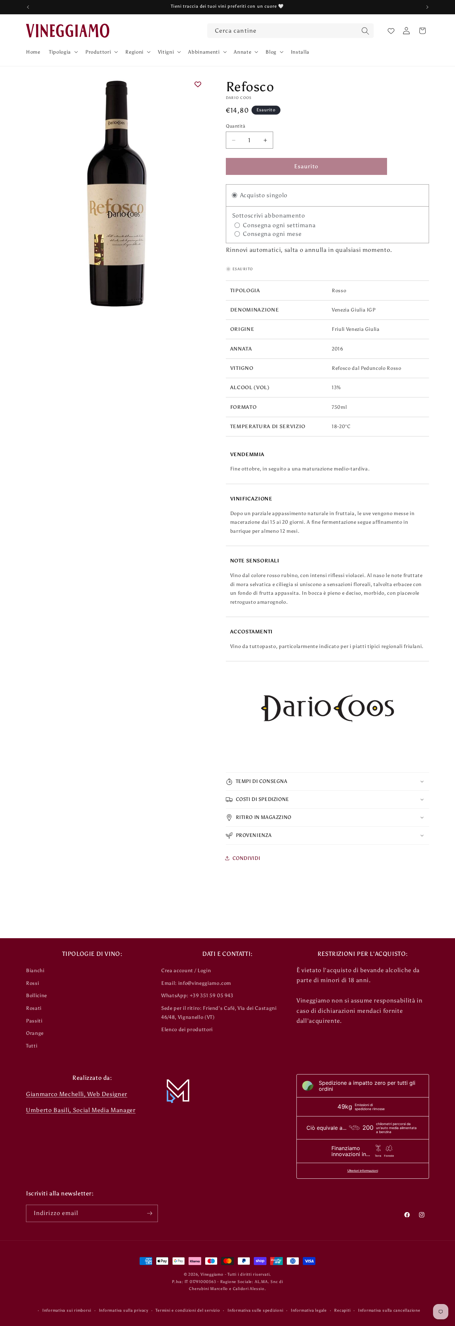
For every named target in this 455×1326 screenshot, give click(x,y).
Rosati (34, 1008)
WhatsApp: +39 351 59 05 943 (197, 995)
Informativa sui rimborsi (66, 1310)
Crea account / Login (186, 970)
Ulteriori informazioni (362, 1170)
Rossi (32, 983)
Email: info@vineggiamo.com (196, 983)
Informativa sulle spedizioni (255, 1310)
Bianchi (35, 970)
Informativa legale (309, 1310)
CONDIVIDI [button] (246, 858)
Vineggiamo (212, 1274)
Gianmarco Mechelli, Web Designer (76, 1094)
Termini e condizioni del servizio (188, 1310)
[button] (63, 51)
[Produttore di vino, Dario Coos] (327, 712)
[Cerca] (365, 32)
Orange (35, 1033)
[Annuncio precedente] (28, 7)
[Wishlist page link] (391, 30)
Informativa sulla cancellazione (389, 1310)
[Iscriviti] (150, 1213)
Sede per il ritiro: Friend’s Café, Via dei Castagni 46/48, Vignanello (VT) (219, 1012)
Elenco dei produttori (187, 1029)
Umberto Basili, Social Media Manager (81, 1110)
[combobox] (290, 31)
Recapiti (342, 1310)
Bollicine (36, 995)
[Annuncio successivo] (427, 7)
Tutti (31, 1045)
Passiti (34, 1020)
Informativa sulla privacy (123, 1310)
